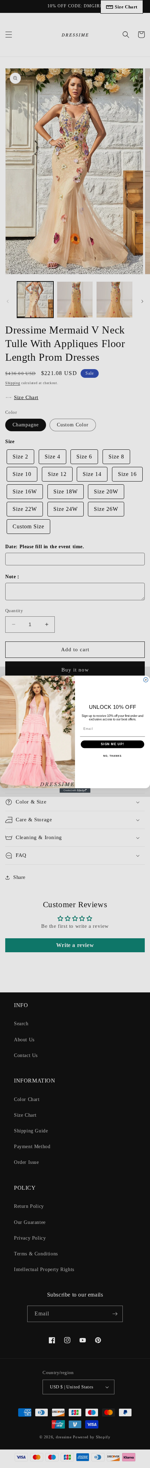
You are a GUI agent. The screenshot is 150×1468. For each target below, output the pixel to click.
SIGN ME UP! (112, 744)
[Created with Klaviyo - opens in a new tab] (75, 790)
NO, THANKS (112, 755)
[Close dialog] (145, 679)
